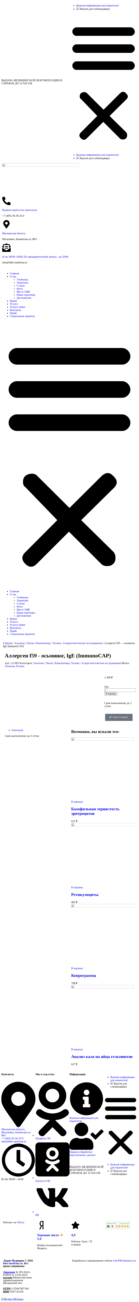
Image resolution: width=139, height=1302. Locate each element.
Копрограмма (83, 975)
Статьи (21, 285)
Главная (14, 273)
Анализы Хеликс (15, 666)
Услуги (14, 303)
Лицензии (22, 282)
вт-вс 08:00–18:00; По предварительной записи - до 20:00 (35, 256)
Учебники (22, 279)
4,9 (73, 1235)
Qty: (106, 686)
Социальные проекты (22, 316)
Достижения (24, 297)
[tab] (40, 730)
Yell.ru (20, 1222)
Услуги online (17, 307)
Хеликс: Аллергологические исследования (77, 643)
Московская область (13, 233)
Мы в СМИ (23, 291)
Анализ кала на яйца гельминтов (102, 1056)
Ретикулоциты (84, 894)
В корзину (111, 693)
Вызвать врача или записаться (19, 210)
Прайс (13, 313)
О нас (13, 276)
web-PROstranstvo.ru (124, 1260)
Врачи (13, 300)
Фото (20, 288)
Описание (17, 730)
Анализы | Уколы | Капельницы (32, 643)
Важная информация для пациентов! (97, 5)
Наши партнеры (26, 294)
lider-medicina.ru (13, 1263)
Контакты (15, 310)
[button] (104, 82)
